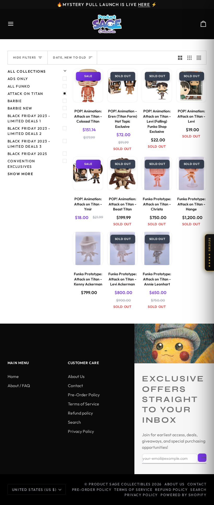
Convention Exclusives (21, 164)
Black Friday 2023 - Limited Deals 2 (29, 131)
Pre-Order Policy (84, 394)
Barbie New (20, 108)
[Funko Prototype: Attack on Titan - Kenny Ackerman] (88, 248)
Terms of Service (83, 403)
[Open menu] (15, 24)
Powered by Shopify (183, 494)
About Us (76, 376)
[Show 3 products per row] (189, 57)
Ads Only (18, 78)
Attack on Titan (25, 93)
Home (13, 376)
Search (74, 422)
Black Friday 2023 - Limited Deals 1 (29, 118)
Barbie (15, 101)
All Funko (19, 86)
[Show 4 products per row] (200, 57)
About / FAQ (19, 385)
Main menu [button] (18, 362)
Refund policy (80, 413)
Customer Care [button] (83, 362)
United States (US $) (34, 489)
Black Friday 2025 (27, 153)
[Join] (202, 458)
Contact (75, 385)
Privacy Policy (81, 431)
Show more (20, 173)
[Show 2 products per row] (180, 57)
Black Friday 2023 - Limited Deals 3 (29, 144)
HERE (144, 4)
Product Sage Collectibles (120, 484)
